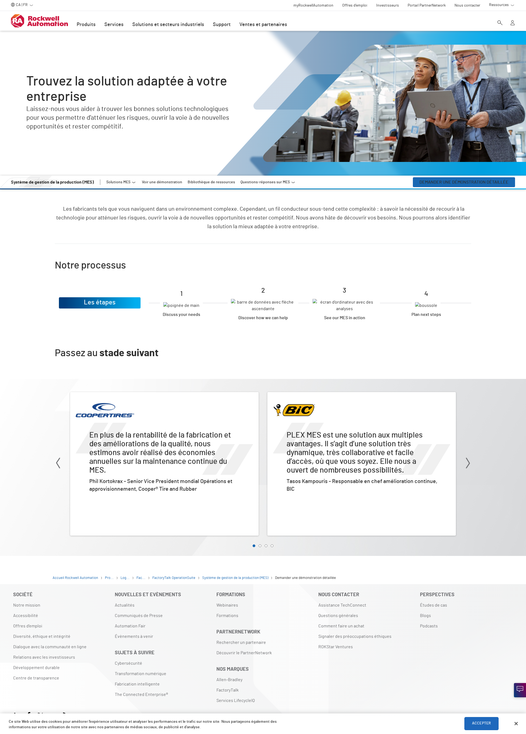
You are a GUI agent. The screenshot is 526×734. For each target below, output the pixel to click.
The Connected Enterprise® (141, 694)
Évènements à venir (134, 636)
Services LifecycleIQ (235, 700)
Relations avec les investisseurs (44, 657)
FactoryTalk (227, 690)
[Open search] (500, 23)
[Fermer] (516, 723)
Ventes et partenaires (263, 24)
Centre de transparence (36, 678)
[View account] (512, 23)
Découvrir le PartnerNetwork (244, 653)
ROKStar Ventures (335, 647)
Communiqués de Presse (139, 615)
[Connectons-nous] (520, 690)
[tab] (254, 545)
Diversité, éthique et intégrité (41, 636)
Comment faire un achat (341, 626)
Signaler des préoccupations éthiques (354, 636)
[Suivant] (468, 464)
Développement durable (36, 668)
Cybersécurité (128, 663)
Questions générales (338, 615)
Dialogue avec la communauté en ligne (50, 647)
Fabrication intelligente (137, 684)
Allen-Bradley (229, 680)
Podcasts (429, 626)
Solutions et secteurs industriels (168, 24)
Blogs (425, 615)
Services (114, 24)
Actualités (125, 605)
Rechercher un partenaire (241, 642)
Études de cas (433, 605)
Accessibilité (25, 615)
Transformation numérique (140, 674)
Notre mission (26, 605)
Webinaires (227, 605)
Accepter (481, 724)
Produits (86, 24)
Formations (227, 615)
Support (222, 24)
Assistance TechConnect (342, 605)
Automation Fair (130, 626)
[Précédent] (58, 464)
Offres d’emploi (27, 626)
